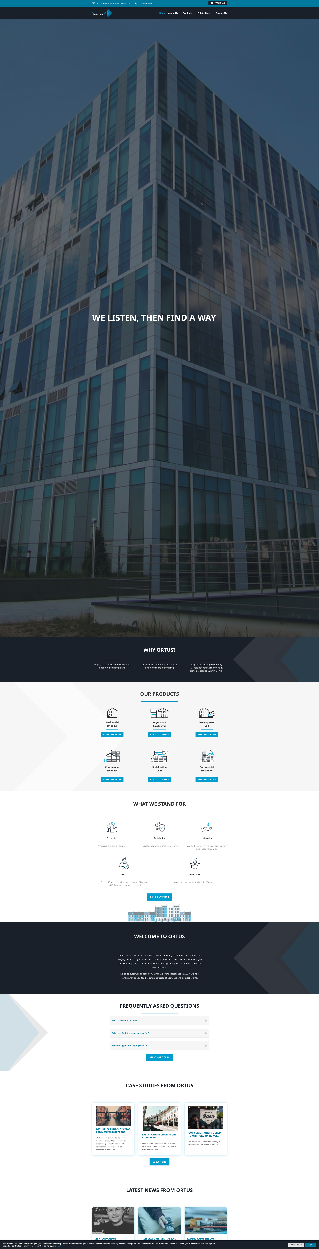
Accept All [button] (310, 1245)
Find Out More (159, 897)
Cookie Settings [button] (296, 1245)
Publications (204, 13)
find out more (112, 734)
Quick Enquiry (306, 1238)
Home (162, 13)
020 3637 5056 (145, 3)
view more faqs (160, 1057)
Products (187, 13)
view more (159, 1162)
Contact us (217, 3)
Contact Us (221, 13)
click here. (57, 1246)
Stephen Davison (105, 1238)
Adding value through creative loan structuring (204, 1240)
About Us (173, 13)
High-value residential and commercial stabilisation (158, 1240)
